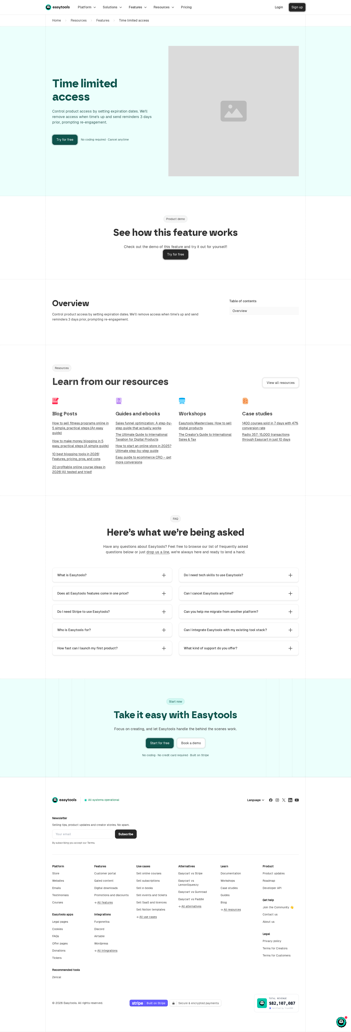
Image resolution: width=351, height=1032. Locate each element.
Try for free (64, 140)
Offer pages (60, 943)
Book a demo (191, 743)
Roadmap (269, 880)
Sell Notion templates (150, 909)
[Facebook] (271, 800)
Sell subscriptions (148, 880)
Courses (57, 902)
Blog (224, 902)
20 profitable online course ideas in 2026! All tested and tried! (78, 469)
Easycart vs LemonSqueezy (188, 882)
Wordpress (101, 943)
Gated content (104, 880)
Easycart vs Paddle (191, 899)
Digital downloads (106, 888)
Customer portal (105, 873)
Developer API (272, 888)
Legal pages (60, 921)
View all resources (281, 383)
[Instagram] (277, 800)
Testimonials (60, 895)
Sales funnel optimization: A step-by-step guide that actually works (144, 425)
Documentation (231, 873)
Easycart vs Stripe (190, 873)
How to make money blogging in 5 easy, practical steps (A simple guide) (80, 443)
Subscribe (125, 834)
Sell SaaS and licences (151, 902)
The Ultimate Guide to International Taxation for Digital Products (142, 437)
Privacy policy (272, 941)
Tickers (57, 957)
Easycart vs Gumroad (192, 891)
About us (268, 921)
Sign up (297, 7)
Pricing (186, 7)
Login (279, 7)
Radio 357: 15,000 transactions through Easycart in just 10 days (266, 437)
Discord (99, 929)
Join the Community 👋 (278, 907)
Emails (56, 888)
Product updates (274, 873)
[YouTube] (297, 800)
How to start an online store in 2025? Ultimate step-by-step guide (143, 448)
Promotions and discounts (111, 895)
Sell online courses (148, 873)
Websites (58, 880)
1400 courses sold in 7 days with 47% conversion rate (270, 425)
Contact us (270, 914)
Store (55, 873)
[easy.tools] (58, 7)
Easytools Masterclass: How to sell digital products (205, 425)
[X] (284, 800)
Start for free (159, 743)
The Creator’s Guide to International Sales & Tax (205, 437)
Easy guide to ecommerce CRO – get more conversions (143, 459)
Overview (240, 311)
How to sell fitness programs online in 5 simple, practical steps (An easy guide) (80, 428)
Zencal (56, 977)
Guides (225, 895)
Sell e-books (144, 888)
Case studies (229, 888)
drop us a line (157, 552)
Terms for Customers (276, 955)
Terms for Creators (275, 948)
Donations (58, 950)
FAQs (55, 936)
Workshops (228, 880)
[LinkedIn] (290, 800)
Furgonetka (101, 921)
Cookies (57, 929)
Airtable (99, 936)
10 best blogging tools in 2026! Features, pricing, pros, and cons (76, 456)
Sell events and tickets (151, 895)
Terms (90, 842)
